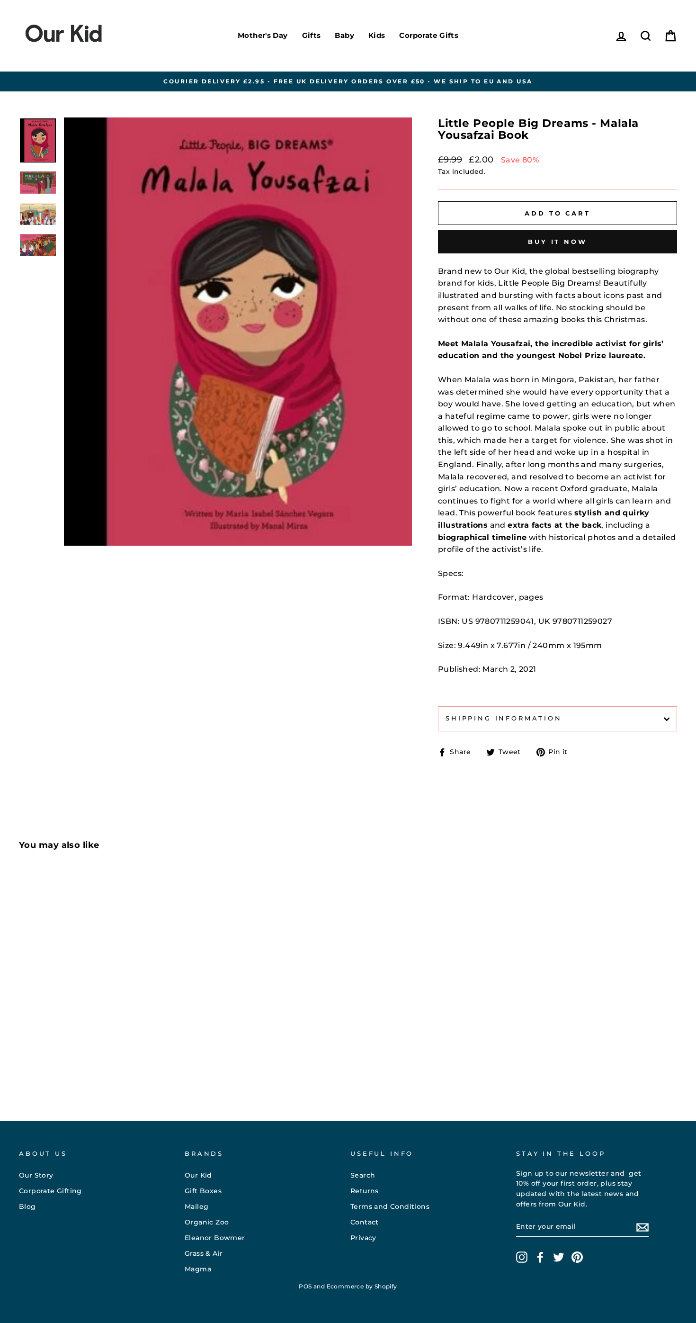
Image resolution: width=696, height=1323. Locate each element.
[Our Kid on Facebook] (540, 1257)
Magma (198, 1269)
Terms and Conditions (389, 1206)
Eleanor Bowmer (215, 1238)
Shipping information (504, 718)
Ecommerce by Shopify (362, 1286)
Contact (364, 1222)
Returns (364, 1191)
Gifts (311, 35)
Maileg (196, 1206)
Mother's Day (263, 35)
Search (362, 1175)
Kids (376, 35)
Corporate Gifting (50, 1191)
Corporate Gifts (428, 35)
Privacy (363, 1238)
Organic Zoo (207, 1222)
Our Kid (198, 1175)
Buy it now (557, 241)
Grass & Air (204, 1253)
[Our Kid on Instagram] (521, 1257)
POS (305, 1286)
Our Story (36, 1175)
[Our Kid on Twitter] (558, 1257)
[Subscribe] (642, 1227)
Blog (27, 1206)
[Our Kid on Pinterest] (577, 1257)
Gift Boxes (203, 1191)
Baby (344, 35)
